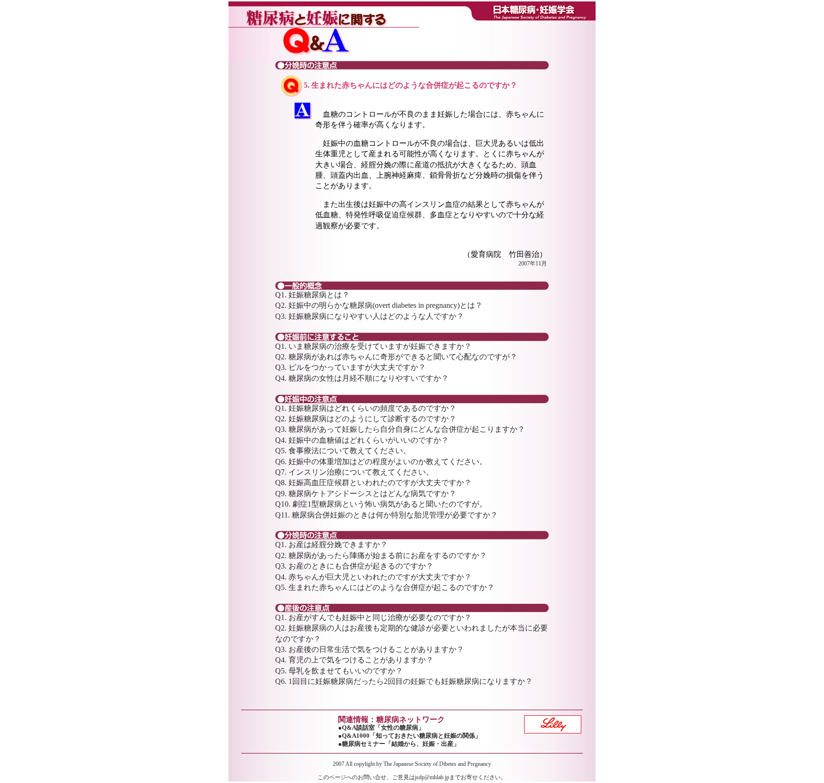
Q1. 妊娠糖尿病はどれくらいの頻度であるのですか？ (365, 408)
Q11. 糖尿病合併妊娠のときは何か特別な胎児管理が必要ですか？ (386, 515)
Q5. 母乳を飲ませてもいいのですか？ (339, 671)
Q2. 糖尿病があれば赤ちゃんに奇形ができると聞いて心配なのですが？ (396, 357)
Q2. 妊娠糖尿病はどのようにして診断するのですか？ (365, 419)
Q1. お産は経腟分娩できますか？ (331, 544)
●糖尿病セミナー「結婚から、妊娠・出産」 (399, 743)
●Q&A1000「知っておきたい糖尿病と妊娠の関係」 (409, 735)
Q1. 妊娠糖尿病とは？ (312, 295)
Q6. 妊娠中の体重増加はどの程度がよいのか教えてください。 (381, 462)
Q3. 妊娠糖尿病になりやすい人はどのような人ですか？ (369, 316)
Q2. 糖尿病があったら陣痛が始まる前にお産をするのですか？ (381, 555)
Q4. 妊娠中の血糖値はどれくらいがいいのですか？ (362, 440)
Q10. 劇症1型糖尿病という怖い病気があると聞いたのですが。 (381, 504)
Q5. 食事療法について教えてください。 (343, 451)
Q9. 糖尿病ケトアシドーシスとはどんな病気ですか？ (365, 493)
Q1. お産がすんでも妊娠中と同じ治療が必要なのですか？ (373, 617)
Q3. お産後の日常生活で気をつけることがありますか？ (369, 649)
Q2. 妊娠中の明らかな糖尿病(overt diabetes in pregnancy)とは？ (379, 305)
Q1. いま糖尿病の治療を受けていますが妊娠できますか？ (373, 346)
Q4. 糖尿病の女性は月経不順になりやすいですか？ (362, 378)
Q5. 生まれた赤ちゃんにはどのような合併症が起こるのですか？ (384, 587)
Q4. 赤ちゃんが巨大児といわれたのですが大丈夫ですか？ (373, 577)
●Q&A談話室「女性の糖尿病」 (381, 727)
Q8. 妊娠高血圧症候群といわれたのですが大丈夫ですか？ (373, 482)
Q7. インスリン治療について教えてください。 (354, 472)
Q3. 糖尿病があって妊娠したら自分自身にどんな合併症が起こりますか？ (400, 429)
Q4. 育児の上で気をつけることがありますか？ (354, 660)
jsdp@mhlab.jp (432, 777)
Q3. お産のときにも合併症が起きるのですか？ (354, 566)
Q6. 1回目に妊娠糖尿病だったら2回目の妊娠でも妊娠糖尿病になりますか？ (404, 681)
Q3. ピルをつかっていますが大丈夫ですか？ (350, 367)
